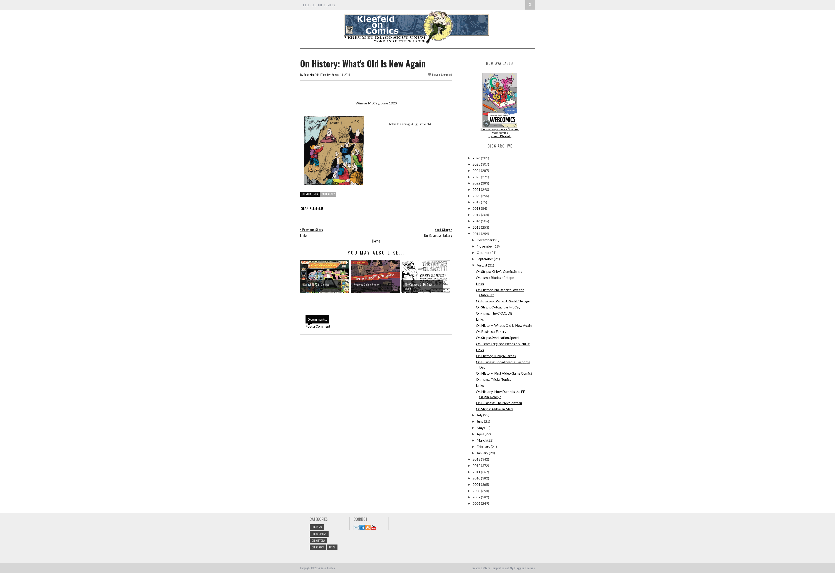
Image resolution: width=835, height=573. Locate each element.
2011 (477, 472)
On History (328, 194)
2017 (477, 215)
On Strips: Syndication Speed (497, 337)
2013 (477, 459)
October (483, 252)
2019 (477, 202)
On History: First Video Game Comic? (504, 373)
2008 (477, 491)
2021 (477, 189)
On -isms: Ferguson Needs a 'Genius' (503, 344)
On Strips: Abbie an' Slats (494, 409)
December (485, 240)
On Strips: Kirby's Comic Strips (499, 271)
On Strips (318, 547)
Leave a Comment (442, 74)
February (484, 446)
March (482, 440)
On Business (319, 534)
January (483, 453)
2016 (477, 221)
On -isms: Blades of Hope (495, 277)
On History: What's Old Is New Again (504, 325)
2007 (477, 497)
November (485, 246)
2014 (477, 233)
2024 (477, 170)
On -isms (317, 527)
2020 (477, 196)
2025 (477, 164)
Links (480, 283)
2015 (477, 227)
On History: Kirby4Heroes (496, 356)
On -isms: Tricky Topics (493, 379)
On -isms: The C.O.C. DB (494, 313)
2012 (477, 465)
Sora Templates (494, 568)
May (480, 428)
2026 (477, 158)
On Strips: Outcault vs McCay (498, 307)
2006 (477, 503)
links (332, 547)
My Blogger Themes (522, 568)
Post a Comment (318, 326)
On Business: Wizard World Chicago (503, 301)
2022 (477, 183)
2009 (477, 484)
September (485, 259)
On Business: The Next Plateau (499, 403)
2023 (477, 177)
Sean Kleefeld (311, 74)
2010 (477, 478)
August (482, 265)
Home (376, 241)
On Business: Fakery (491, 331)
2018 (477, 208)
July (480, 415)
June (480, 421)
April (481, 434)
